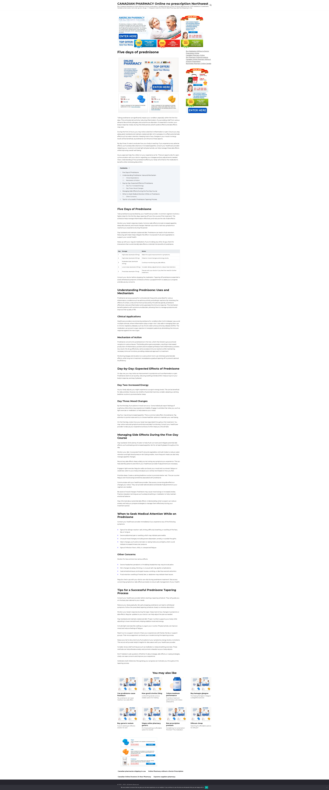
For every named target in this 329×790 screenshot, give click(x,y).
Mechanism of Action (133, 180)
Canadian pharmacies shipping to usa (132, 771)
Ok (206, 787)
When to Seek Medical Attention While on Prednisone (141, 194)
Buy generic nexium (125, 723)
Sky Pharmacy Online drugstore (197, 57)
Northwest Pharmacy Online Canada (198, 63)
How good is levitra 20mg (152, 693)
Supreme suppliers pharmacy (164, 777)
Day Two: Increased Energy (135, 186)
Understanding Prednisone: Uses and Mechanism (139, 175)
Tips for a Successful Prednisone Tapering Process (139, 199)
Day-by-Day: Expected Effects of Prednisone (137, 183)
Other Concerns (131, 196)
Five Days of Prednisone (130, 172)
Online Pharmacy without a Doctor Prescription (165, 771)
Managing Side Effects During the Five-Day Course (139, 191)
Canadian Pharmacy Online (195, 55)
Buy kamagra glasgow (199, 693)
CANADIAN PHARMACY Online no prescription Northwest (162, 3)
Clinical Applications (132, 178)
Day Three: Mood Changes (134, 188)
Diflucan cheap (197, 723)
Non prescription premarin (173, 724)
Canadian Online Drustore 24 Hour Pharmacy (134, 777)
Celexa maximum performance (173, 694)
